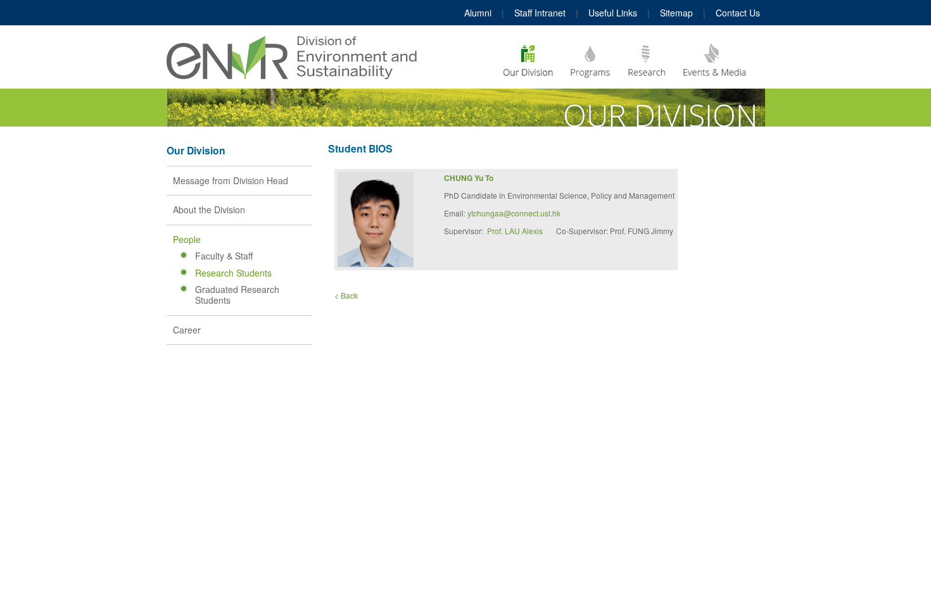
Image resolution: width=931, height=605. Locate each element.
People (187, 239)
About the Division (209, 209)
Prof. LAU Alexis (515, 230)
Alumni (477, 12)
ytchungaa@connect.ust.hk (513, 213)
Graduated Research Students (237, 294)
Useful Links (612, 12)
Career (187, 329)
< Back (346, 295)
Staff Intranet (540, 12)
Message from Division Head (230, 180)
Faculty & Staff (224, 255)
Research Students (233, 272)
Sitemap (676, 12)
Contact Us (738, 12)
